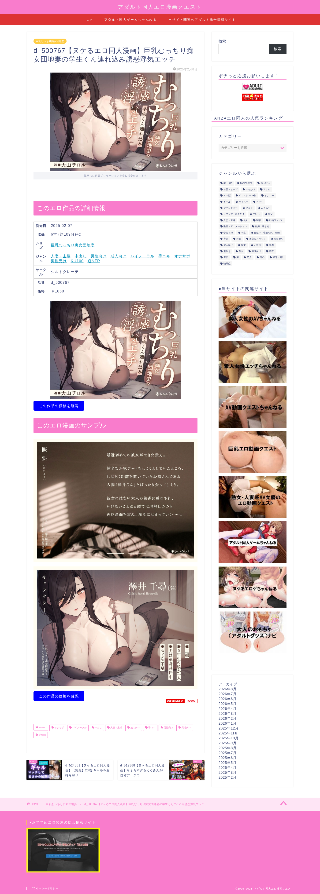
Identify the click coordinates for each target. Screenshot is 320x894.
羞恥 (225, 257)
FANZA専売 (246, 183)
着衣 (271, 251)
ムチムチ (265, 208)
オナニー (269, 195)
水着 (271, 245)
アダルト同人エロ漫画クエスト (160, 7)
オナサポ (182, 256)
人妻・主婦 (61, 256)
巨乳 (238, 239)
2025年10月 (229, 738)
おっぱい (265, 183)
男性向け (99, 256)
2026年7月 (228, 694)
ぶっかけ (250, 189)
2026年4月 (228, 709)
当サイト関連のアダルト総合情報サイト (202, 20)
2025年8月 (228, 748)
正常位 (257, 245)
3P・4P (227, 183)
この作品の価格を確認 (59, 406)
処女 (245, 220)
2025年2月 (228, 777)
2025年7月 (228, 753)
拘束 (243, 245)
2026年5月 (228, 704)
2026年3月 (228, 713)
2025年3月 (228, 772)
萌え (249, 257)
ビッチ (259, 202)
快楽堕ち (278, 239)
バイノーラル (142, 256)
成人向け (119, 256)
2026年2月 (228, 718)
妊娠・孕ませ (262, 226)
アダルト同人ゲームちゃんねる (130, 20)
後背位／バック (257, 239)
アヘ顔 (227, 195)
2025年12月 (229, 728)
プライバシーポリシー (44, 888)
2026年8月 (228, 689)
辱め (262, 257)
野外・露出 (278, 257)
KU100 (77, 261)
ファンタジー (230, 208)
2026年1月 (228, 723)
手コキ (164, 256)
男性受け (59, 261)
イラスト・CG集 (247, 195)
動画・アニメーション (235, 226)
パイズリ (243, 202)
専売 (225, 239)
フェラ (249, 208)
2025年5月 (228, 763)
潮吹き (227, 251)
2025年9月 (228, 743)
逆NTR (94, 261)
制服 (258, 220)
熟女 (241, 251)
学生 (243, 232)
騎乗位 (227, 263)
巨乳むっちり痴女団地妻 (50, 41)
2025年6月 (228, 758)
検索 (222, 41)
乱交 (270, 214)
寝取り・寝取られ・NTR (267, 232)
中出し (81, 256)
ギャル (227, 202)
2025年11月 (228, 733)
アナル (266, 189)
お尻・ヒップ (230, 189)
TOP (88, 20)
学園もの (228, 232)
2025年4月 (228, 768)
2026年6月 (228, 699)
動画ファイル (276, 220)
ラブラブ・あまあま (234, 214)
